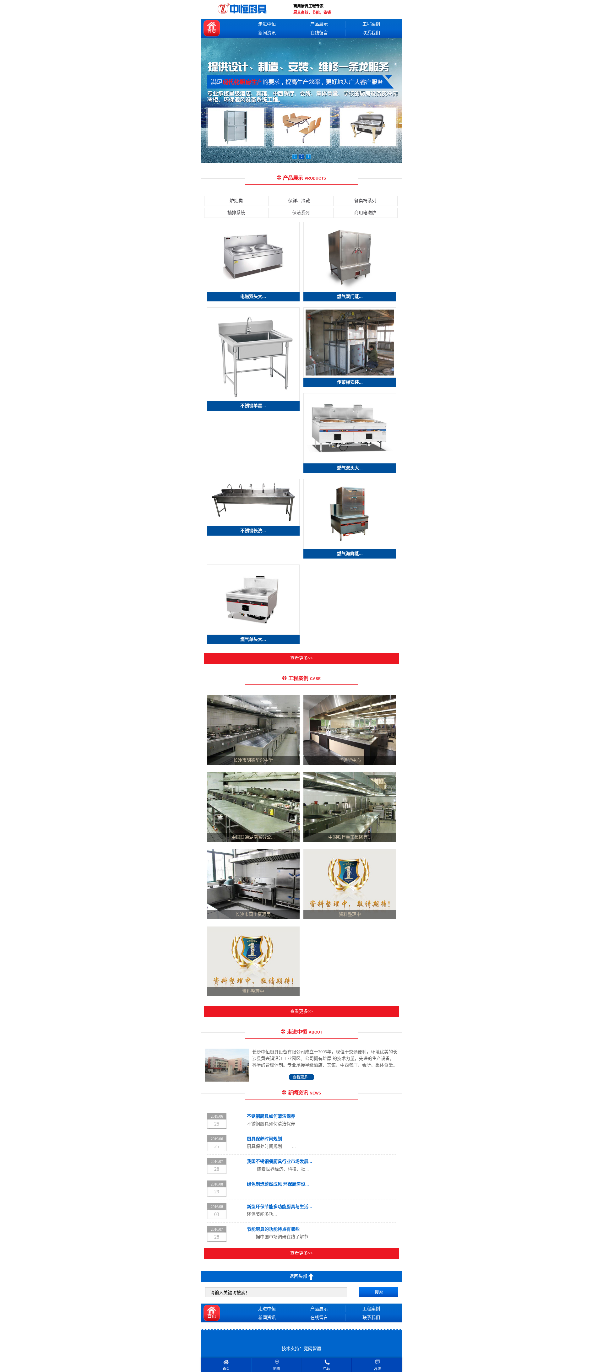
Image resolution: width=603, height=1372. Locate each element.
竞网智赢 (312, 1348)
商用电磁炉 (365, 212)
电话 (326, 1368)
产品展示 (319, 24)
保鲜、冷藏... (301, 200)
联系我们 (371, 32)
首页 (211, 31)
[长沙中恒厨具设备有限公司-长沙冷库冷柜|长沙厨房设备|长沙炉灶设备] (243, 9)
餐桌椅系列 (365, 200)
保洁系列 (301, 212)
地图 (276, 1368)
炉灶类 (236, 200)
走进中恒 (267, 24)
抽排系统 (236, 212)
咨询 (377, 1368)
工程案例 (371, 24)
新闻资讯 (267, 32)
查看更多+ (301, 1077)
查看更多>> (301, 658)
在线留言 (319, 32)
